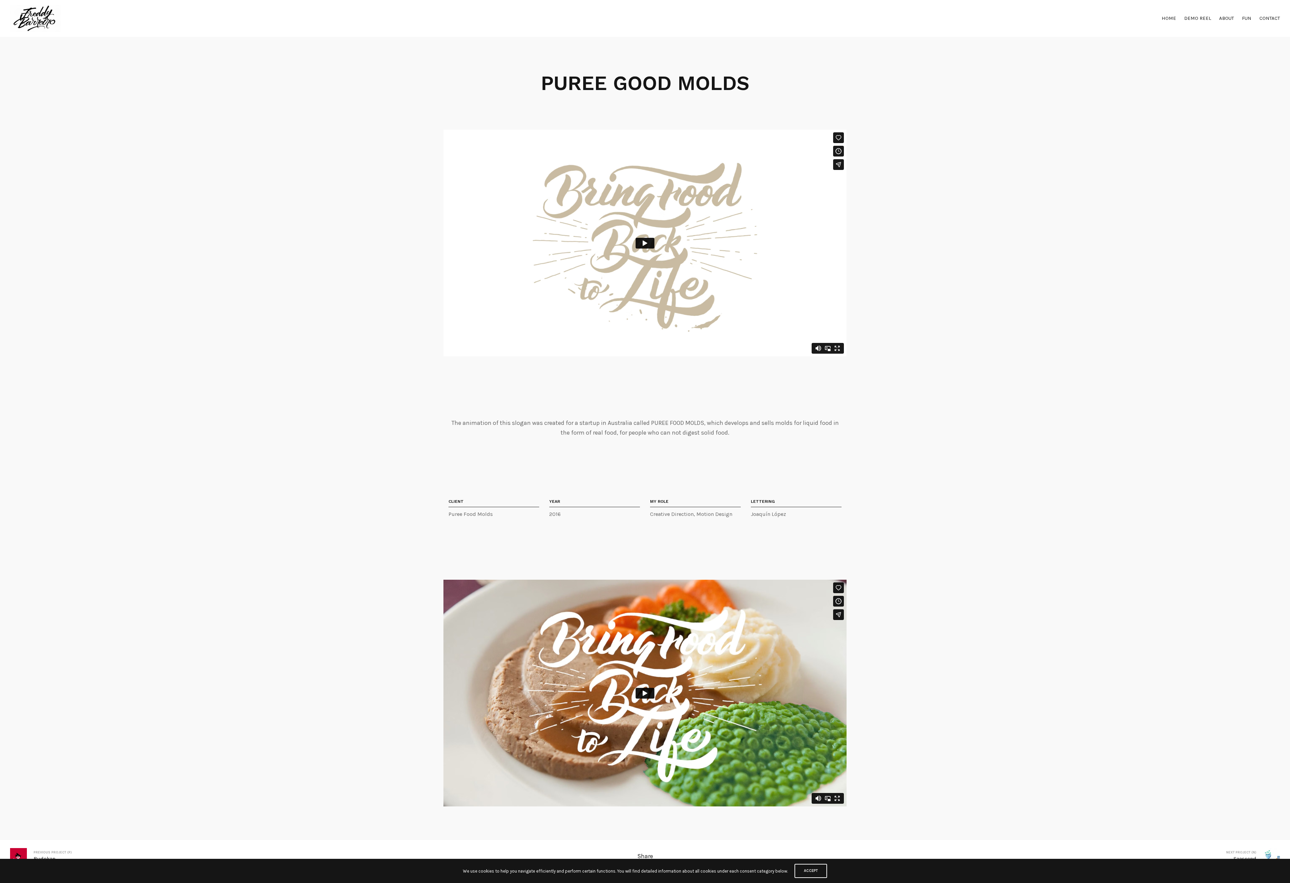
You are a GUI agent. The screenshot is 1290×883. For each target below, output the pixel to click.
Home (1169, 18)
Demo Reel (1197, 18)
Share (645, 856)
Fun (1246, 18)
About (1226, 18)
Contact (1269, 18)
